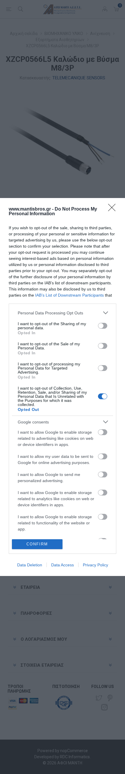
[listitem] (62, 313)
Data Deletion (29, 565)
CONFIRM (37, 544)
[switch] (102, 326)
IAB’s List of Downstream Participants (69, 295)
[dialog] (62, 387)
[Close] (113, 209)
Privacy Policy (95, 565)
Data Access (62, 565)
